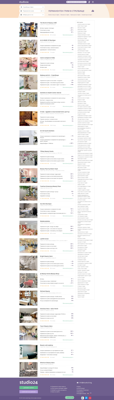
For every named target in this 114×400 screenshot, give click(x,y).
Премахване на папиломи (83, 254)
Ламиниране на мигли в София (84, 108)
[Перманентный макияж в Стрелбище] (90, 393)
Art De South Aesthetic (47, 130)
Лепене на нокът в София (83, 98)
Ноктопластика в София (83, 61)
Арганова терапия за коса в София (84, 236)
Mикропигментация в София (84, 162)
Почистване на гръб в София (84, 191)
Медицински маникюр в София (84, 84)
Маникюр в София (82, 33)
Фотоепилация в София (83, 50)
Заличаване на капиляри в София (85, 240)
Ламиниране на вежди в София (85, 117)
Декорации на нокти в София (84, 86)
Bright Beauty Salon (46, 256)
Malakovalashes (45, 221)
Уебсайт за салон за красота (59, 390)
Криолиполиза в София (83, 232)
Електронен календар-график (59, 388)
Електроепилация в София (84, 289)
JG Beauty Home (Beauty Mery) (49, 273)
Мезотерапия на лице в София (84, 148)
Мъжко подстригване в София (84, 45)
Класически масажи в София (84, 81)
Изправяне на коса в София (84, 147)
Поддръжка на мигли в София (84, 110)
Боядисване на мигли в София (84, 143)
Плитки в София (81, 73)
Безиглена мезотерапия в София (85, 153)
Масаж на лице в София (83, 105)
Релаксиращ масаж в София (84, 145)
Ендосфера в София (82, 249)
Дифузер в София (82, 164)
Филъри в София (81, 250)
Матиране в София (82, 103)
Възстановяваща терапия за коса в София (84, 128)
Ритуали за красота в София (84, 273)
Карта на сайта (56, 392)
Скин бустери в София (83, 256)
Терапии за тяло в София (83, 131)
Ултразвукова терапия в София (85, 263)
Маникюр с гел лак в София (84, 52)
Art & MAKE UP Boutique (47, 40)
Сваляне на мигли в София (84, 122)
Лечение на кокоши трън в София (85, 219)
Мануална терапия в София (84, 227)
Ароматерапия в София (83, 175)
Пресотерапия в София (83, 206)
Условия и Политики (83, 390)
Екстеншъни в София (82, 141)
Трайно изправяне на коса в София (84, 170)
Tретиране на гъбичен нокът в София (85, 202)
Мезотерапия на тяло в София (85, 243)
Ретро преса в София (82, 182)
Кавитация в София (82, 158)
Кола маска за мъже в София (84, 63)
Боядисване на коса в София (84, 89)
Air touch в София (81, 199)
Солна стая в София (82, 268)
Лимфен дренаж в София (83, 82)
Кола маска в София (82, 38)
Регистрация (81, 388)
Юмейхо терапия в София (83, 270)
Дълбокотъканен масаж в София (85, 160)
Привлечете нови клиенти (59, 386)
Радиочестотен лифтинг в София (85, 121)
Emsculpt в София (82, 265)
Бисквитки (80, 392)
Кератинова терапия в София (84, 139)
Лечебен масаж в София (83, 54)
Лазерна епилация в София (84, 34)
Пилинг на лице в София (83, 134)
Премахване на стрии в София (84, 252)
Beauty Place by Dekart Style (49, 168)
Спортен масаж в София (83, 68)
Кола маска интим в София (84, 112)
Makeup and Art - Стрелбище (49, 75)
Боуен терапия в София (83, 266)
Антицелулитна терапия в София (85, 157)
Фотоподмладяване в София (84, 186)
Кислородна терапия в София (84, 138)
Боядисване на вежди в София (84, 115)
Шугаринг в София (82, 242)
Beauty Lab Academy (46, 345)
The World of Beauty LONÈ (48, 22)
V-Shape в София (81, 286)
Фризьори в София (75, 14)
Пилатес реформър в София (84, 281)
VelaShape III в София (82, 272)
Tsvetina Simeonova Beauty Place (50, 186)
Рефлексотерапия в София (84, 165)
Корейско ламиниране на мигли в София (85, 229)
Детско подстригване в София (84, 70)
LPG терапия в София (82, 216)
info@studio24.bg (85, 383)
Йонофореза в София (82, 247)
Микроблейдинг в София (83, 40)
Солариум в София (82, 259)
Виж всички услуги (67, 35)
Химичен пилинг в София (83, 136)
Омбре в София (81, 184)
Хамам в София (81, 295)
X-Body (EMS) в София (82, 214)
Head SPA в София (82, 257)
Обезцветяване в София (83, 119)
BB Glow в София (81, 238)
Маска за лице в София (83, 177)
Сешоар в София (81, 91)
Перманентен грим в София (84, 77)
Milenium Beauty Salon (47, 362)
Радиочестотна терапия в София (85, 155)
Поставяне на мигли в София (84, 65)
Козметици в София (87, 14)
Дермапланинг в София (83, 282)
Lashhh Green (44, 238)
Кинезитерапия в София (83, 218)
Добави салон (29, 387)
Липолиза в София (82, 288)
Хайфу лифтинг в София (83, 193)
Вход (79, 386)
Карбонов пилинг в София (83, 174)
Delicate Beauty (45, 291)
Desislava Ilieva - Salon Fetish (49, 308)
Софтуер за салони (28, 392)
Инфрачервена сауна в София (84, 275)
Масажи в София (65, 14)
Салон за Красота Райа (47, 57)
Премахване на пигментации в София (84, 222)
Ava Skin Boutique (45, 203)
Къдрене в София (82, 114)
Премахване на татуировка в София (84, 225)
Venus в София (81, 279)
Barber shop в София (53, 14)
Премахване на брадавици (83, 293)
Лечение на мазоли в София (84, 204)
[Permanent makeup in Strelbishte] (88, 393)
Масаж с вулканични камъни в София (84, 212)
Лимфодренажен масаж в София (85, 179)
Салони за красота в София (84, 24)
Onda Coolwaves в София (83, 284)
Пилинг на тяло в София (83, 209)
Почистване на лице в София (84, 47)
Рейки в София (81, 66)
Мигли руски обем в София (84, 75)
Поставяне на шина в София (84, 198)
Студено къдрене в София (83, 190)
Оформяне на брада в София (84, 59)
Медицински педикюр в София (84, 36)
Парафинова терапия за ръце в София (85, 151)
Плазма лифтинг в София (83, 261)
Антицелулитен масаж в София (85, 57)
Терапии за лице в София (83, 93)
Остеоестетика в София (83, 208)
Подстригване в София (83, 79)
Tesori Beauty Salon (46, 326)
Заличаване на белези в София (85, 233)
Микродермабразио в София (84, 132)
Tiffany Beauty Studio (47, 151)
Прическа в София (82, 101)
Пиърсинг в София (82, 181)
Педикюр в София (82, 49)
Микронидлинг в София (83, 126)
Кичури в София (81, 99)
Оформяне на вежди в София (84, 56)
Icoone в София (81, 277)
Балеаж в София (81, 72)
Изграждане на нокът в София (84, 88)
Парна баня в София (82, 291)
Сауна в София (81, 297)
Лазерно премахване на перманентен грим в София (84, 196)
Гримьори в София (82, 42)
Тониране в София (82, 188)
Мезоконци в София (82, 245)
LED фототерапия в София (84, 172)
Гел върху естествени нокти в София (84, 95)
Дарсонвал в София (82, 167)
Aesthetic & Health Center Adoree (50, 92)
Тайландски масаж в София (84, 43)
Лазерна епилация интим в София (85, 124)
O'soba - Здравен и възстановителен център (54, 111)
